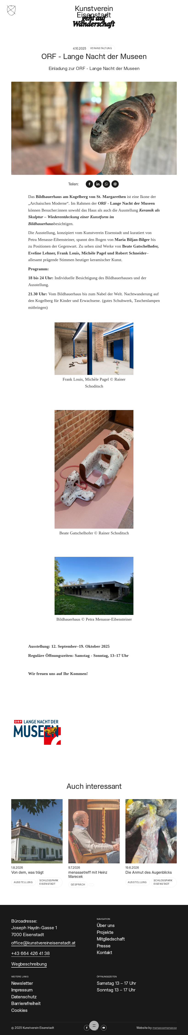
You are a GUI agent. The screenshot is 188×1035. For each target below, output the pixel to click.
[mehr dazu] (37, 831)
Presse (104, 946)
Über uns (106, 925)
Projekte (105, 932)
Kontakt (104, 952)
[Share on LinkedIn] (98, 184)
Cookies (19, 1010)
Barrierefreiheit (26, 1003)
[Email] (115, 184)
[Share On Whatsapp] (106, 184)
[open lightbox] (94, 128)
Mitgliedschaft (111, 939)
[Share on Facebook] (89, 184)
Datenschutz (24, 996)
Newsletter (22, 983)
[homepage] (11, 10)
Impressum (22, 990)
